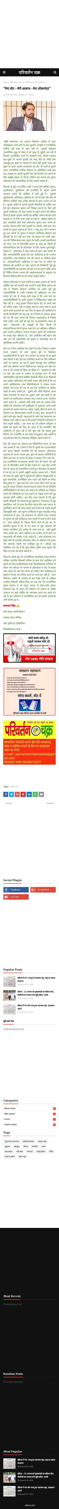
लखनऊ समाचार (30, 1124)
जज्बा (43, 1146)
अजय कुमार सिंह (11, 95)
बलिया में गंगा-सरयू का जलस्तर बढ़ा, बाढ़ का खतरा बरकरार (36, 980)
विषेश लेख (13, 82)
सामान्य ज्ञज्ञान (10, 1156)
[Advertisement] (29, 37)
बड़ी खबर (19, 1151)
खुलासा (7, 1146)
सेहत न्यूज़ (22, 1156)
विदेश (51, 1151)
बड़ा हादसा (8, 1151)
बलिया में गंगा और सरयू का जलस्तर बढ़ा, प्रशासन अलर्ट (36, 1007)
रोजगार (30, 1119)
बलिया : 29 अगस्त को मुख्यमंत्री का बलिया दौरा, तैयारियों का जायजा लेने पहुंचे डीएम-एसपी (36, 993)
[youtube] (16, 897)
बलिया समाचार (30, 1108)
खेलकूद (16, 1146)
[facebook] (16, 890)
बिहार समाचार (30, 1114)
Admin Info (30, 1505)
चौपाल (25, 1146)
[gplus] (43, 890)
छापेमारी (35, 1146)
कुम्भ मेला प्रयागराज (12, 1141)
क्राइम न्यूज (42, 1141)
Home (6, 82)
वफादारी (30, 1151)
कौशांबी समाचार (28, 1141)
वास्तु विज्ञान (41, 1151)
